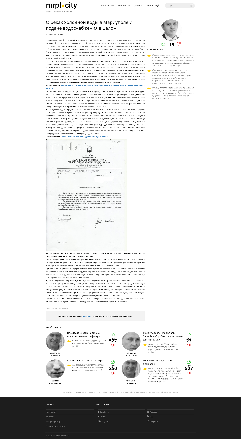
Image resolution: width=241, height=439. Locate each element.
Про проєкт (51, 412)
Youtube (153, 412)
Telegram (87, 316)
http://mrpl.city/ (61, 308)
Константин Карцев (63, 12)
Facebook (104, 412)
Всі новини (107, 5)
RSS (151, 416)
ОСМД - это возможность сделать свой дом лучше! (84, 136)
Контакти (50, 416)
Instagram (104, 421)
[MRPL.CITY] (62, 5)
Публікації (153, 5)
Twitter (103, 416)
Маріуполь (124, 5)
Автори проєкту (53, 421)
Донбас (139, 5)
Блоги (48, 12)
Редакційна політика (55, 426)
